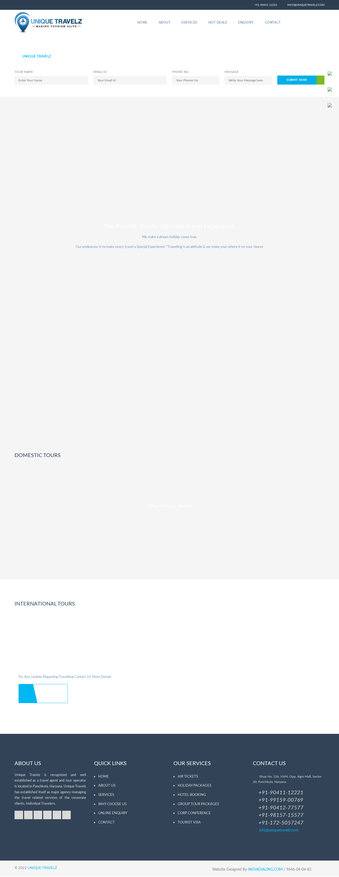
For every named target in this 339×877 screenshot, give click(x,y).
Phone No (180, 72)
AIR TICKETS (188, 776)
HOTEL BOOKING (192, 795)
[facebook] (300, 22)
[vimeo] (319, 22)
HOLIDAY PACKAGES (194, 785)
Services (189, 22)
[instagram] (309, 22)
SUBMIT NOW (297, 79)
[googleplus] (28, 815)
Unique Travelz (37, 56)
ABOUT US (106, 785)
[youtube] (57, 815)
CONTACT (106, 822)
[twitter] (290, 22)
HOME (103, 776)
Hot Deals (217, 22)
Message (231, 72)
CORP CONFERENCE (194, 813)
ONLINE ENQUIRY (112, 813)
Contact (272, 22)
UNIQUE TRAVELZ (42, 868)
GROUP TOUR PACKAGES (198, 804)
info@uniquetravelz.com (304, 5)
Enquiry (245, 22)
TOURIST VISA (189, 822)
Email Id (100, 72)
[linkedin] (47, 815)
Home (142, 22)
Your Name (24, 72)
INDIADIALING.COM (266, 869)
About (164, 22)
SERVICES (106, 795)
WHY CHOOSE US (112, 804)
